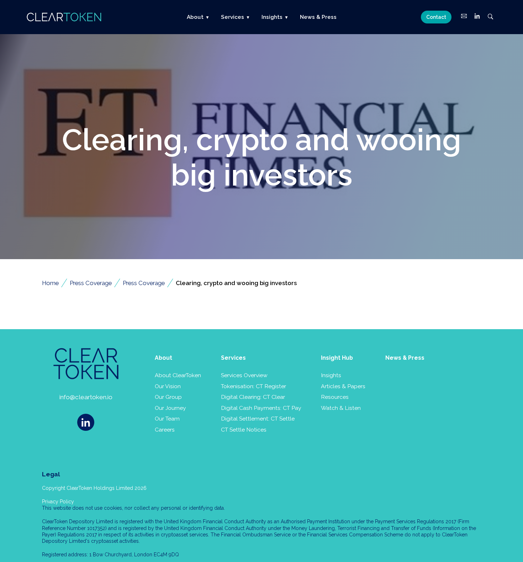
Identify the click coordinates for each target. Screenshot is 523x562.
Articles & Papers (343, 386)
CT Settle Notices (243, 429)
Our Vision (168, 386)
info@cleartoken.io (85, 397)
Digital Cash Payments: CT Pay (261, 408)
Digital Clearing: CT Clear (253, 397)
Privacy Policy (58, 501)
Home (50, 283)
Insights (331, 375)
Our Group (168, 397)
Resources (335, 397)
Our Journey (170, 408)
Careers (165, 429)
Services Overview (244, 375)
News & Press (318, 17)
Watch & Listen (341, 408)
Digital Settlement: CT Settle (258, 418)
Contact (436, 17)
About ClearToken (178, 375)
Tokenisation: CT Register (253, 386)
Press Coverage (91, 283)
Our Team (167, 418)
